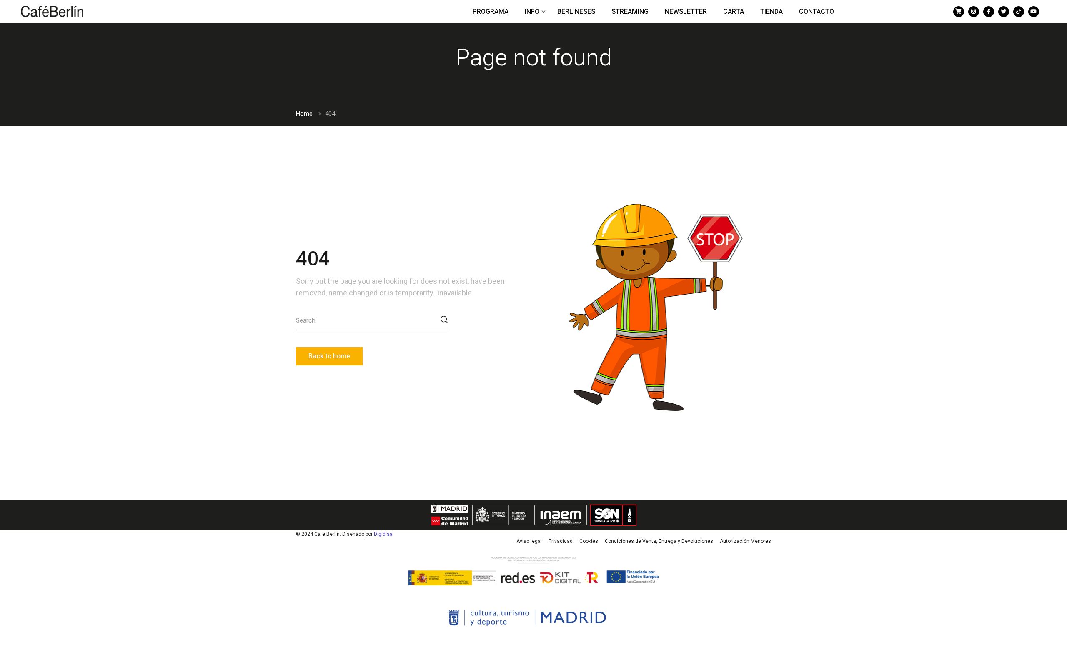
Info (533, 12)
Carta (733, 12)
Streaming (630, 12)
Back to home (329, 356)
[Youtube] (1033, 11)
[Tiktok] (1018, 11)
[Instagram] (973, 11)
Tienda (771, 12)
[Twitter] (1003, 11)
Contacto (816, 12)
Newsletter (686, 12)
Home (304, 114)
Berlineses (576, 12)
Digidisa (383, 534)
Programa (490, 12)
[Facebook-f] (988, 11)
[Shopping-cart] (958, 11)
